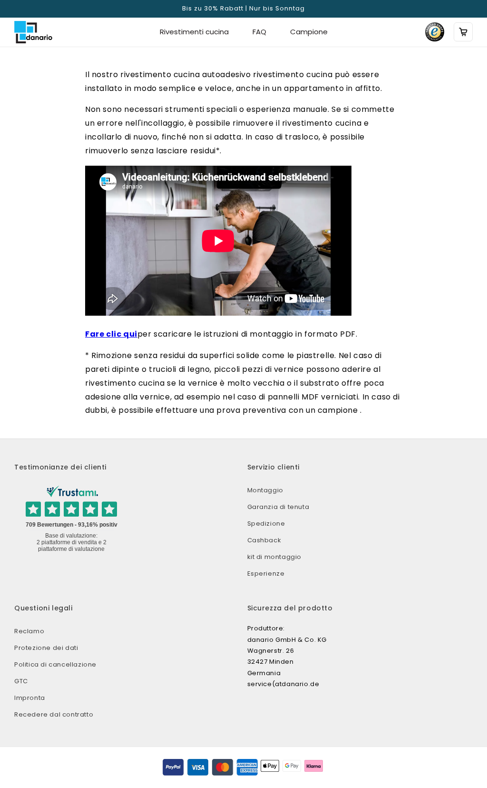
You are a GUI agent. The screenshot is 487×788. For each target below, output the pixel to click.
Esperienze (266, 573)
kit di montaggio (274, 556)
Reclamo (29, 631)
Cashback (264, 540)
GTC (21, 681)
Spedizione (266, 523)
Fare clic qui (111, 334)
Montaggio (265, 490)
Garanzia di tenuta (278, 506)
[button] (463, 32)
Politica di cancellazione (55, 664)
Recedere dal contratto (53, 714)
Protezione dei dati (46, 647)
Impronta (29, 697)
